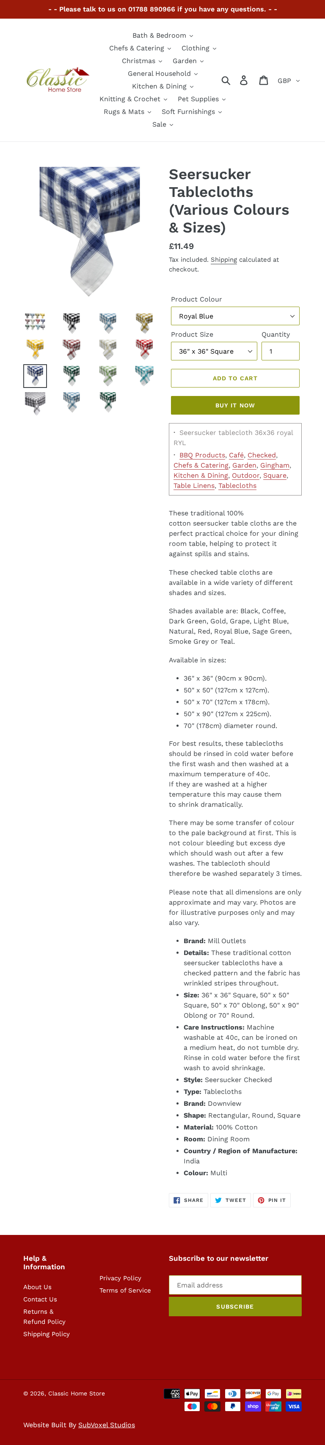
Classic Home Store (76, 1393)
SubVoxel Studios (106, 1425)
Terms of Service (125, 1290)
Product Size (192, 334)
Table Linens (194, 486)
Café (236, 455)
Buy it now (235, 405)
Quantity (276, 334)
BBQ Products (202, 455)
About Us (37, 1287)
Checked (262, 455)
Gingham (274, 465)
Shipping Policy (46, 1334)
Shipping (224, 259)
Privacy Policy (120, 1278)
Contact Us (40, 1299)
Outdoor (245, 475)
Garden (244, 465)
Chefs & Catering (201, 465)
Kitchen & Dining (201, 475)
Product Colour (196, 299)
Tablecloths (237, 486)
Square (274, 475)
